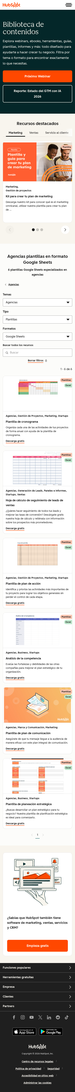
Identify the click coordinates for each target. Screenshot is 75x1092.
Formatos (9, 328)
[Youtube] (31, 1018)
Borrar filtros (35, 360)
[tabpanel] (37, 189)
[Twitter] (40, 1018)
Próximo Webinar (37, 76)
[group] (37, 182)
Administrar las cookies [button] (37, 1082)
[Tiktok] (66, 1018)
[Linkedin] (49, 1018)
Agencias (13, 284)
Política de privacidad (28, 1068)
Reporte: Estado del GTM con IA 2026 (37, 93)
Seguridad (53, 1068)
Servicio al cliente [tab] (57, 132)
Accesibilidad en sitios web (38, 1075)
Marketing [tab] (15, 132)
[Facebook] (13, 1018)
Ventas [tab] (33, 132)
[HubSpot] (11, 4)
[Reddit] (57, 1018)
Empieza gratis (37, 946)
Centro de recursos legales (37, 1061)
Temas (7, 294)
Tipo (6, 311)
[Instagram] (22, 1018)
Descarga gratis (15, 441)
